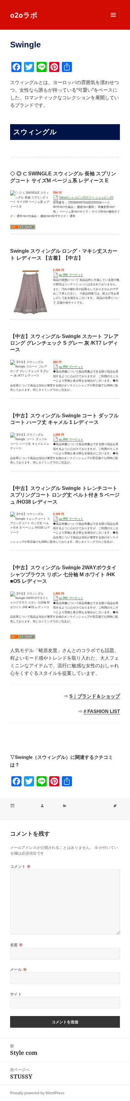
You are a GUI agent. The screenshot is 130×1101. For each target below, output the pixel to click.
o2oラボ (24, 15)
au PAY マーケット (71, 274)
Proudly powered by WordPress (37, 1093)
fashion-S (18, 811)
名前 (16, 944)
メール (18, 969)
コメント (20, 866)
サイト (16, 994)
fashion (51, 805)
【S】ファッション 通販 (88, 805)
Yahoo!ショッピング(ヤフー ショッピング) (86, 197)
